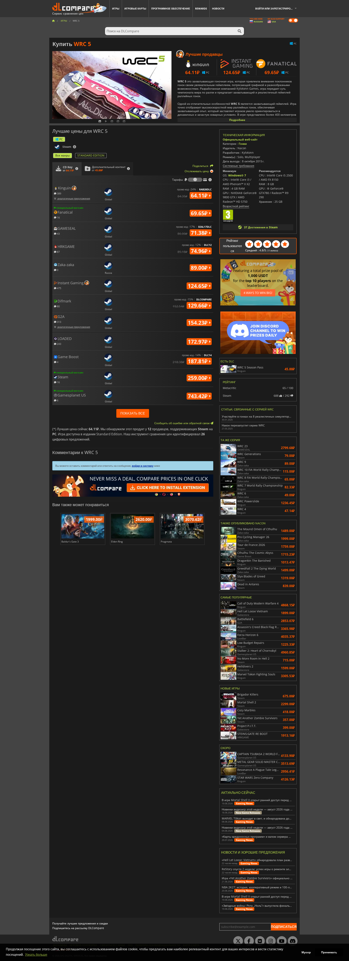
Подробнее (237, 120)
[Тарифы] (195, 180)
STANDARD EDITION (90, 155)
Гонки (243, 144)
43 (58, 233)
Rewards (201, 8)
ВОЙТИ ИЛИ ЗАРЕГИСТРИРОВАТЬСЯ (277, 8)
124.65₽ (198, 285)
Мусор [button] (306, 952)
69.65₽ (200, 213)
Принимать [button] (329, 952)
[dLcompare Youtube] (281, 941)
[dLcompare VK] (259, 941)
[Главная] (53, 20)
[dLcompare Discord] (292, 941)
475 (58, 288)
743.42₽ (198, 396)
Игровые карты (135, 8)
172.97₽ (198, 341)
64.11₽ (200, 195)
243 (58, 343)
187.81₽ (198, 361)
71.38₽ (200, 232)
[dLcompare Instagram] (270, 941)
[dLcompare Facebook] (248, 941)
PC (61, 139)
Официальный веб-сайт (240, 139)
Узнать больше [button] (36, 954)
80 (58, 306)
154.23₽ (198, 322)
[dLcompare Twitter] (237, 941)
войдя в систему (142, 466)
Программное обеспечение (170, 8)
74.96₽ (200, 251)
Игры (115, 8)
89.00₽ (200, 267)
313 (58, 321)
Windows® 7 (237, 175)
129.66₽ (198, 305)
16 (58, 217)
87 (58, 251)
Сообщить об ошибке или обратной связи (182, 423)
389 (58, 193)
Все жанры (62, 155)
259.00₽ (198, 378)
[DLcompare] (65, 938)
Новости (218, 8)
